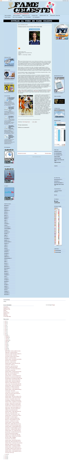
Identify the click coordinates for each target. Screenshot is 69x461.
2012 (5, 458)
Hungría (5, 254)
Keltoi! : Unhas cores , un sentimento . (11, 374)
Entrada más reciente (22, 153)
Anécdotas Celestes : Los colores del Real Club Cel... (13, 375)
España (5, 240)
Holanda (6, 251)
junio (6, 344)
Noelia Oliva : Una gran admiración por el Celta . (12, 382)
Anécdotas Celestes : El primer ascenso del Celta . (12, 363)
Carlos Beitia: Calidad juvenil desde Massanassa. (11, 127)
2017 (5, 332)
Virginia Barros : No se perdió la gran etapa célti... (13, 434)
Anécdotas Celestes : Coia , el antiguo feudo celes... (13, 430)
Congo (5, 225)
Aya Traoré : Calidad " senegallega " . (11, 437)
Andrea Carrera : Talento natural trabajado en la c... (13, 407)
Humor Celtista (57, 156)
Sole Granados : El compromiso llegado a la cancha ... (13, 427)
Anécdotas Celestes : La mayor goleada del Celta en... (13, 451)
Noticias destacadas (58, 182)
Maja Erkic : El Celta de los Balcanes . (11, 357)
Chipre (5, 221)
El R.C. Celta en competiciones (17, 17)
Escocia (5, 236)
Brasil (5, 215)
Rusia (5, 282)
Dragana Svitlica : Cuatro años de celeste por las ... (13, 408)
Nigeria (5, 271)
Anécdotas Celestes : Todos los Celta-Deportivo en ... (13, 385)
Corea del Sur (6, 226)
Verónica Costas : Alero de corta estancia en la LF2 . (13, 441)
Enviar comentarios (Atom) (37, 156)
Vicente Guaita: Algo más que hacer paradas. (11, 107)
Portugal (6, 279)
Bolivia (5, 212)
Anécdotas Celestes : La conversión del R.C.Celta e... (13, 415)
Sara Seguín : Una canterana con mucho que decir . (13, 404)
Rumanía (6, 281)
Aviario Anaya (5, 315)
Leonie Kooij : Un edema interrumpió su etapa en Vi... (13, 353)
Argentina (6, 210)
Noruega (6, 273)
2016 (5, 333)
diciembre (7, 336)
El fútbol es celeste (6, 312)
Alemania (6, 205)
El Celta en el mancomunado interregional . (11, 433)
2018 (5, 330)
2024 (5, 322)
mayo (6, 345)
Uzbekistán (6, 292)
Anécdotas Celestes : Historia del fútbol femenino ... (13, 440)
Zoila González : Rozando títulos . (10, 370)
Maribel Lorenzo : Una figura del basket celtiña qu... (13, 429)
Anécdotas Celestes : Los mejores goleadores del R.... (13, 426)
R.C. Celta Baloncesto (36, 17)
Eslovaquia (6, 238)
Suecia (5, 289)
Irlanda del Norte (7, 258)
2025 (5, 321)
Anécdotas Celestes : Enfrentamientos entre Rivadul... (13, 359)
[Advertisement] (34, 166)
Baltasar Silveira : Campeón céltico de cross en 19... (13, 423)
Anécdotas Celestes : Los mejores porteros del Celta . (13, 371)
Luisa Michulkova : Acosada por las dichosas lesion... (13, 400)
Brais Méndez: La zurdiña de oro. (11, 117)
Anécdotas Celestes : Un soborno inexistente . (12, 422)
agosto (6, 341)
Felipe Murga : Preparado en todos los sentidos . (12, 444)
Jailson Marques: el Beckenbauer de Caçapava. (11, 98)
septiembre (7, 340)
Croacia (5, 230)
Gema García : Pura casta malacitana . (11, 360)
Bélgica (5, 218)
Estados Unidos (7, 241)
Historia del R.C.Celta (6, 309)
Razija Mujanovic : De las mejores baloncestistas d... (13, 368)
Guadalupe (6, 249)
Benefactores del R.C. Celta (44, 15)
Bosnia (5, 213)
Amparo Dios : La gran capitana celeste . (11, 412)
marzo (6, 348)
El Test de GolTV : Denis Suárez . (10, 390)
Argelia (5, 208)
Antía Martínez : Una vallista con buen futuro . (12, 386)
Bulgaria (6, 216)
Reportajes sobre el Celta (59, 184)
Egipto (5, 235)
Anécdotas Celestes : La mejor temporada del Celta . (13, 411)
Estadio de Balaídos (8, 17)
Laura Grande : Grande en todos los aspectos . (12, 356)
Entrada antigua (48, 153)
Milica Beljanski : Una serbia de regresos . (11, 416)
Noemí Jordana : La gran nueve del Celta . (11, 366)
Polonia (5, 277)
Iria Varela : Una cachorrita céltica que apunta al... (12, 393)
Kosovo (5, 263)
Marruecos (6, 266)
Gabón (5, 245)
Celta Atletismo (5, 306)
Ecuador (5, 233)
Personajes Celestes (35, 15)
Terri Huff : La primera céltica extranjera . (11, 367)
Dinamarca (6, 231)
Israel (5, 259)
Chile (5, 220)
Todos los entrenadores (16, 15)
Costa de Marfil (7, 228)
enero (6, 454)
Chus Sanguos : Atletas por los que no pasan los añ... (13, 448)
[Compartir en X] (34, 121)
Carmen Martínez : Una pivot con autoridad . (12, 392)
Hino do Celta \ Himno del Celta (59, 160)
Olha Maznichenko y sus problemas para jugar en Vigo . (13, 378)
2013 (5, 457)
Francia (5, 243)
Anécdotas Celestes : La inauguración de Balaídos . (13, 445)
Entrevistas (56, 181)
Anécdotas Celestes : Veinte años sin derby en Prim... (13, 396)
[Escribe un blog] (33, 121)
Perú (5, 276)
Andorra (5, 207)
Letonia (5, 264)
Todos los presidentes (8, 15)
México (5, 269)
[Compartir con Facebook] (35, 121)
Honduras (6, 253)
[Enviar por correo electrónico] (32, 121)
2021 (5, 326)
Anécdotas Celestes (58, 151)
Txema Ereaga (24, 121)
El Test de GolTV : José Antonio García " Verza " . (12, 414)
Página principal (57, 162)
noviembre (7, 337)
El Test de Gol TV (57, 179)
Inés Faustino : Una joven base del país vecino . (12, 418)
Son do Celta (5, 311)
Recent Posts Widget (58, 190)
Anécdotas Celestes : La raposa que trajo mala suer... (13, 397)
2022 (5, 325)
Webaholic (56, 191)
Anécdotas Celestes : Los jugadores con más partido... (13, 401)
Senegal (5, 284)
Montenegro (6, 268)
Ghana (5, 246)
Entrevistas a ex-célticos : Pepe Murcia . (11, 355)
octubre (6, 338)
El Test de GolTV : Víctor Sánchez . (10, 438)
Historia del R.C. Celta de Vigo (55, 15)
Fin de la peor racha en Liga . (9, 452)
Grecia (5, 248)
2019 (5, 329)
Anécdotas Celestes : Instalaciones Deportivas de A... (13, 405)
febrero (6, 349)
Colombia (6, 223)
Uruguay (6, 291)
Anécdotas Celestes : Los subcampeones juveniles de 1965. (11, 137)
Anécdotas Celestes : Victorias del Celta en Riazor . (13, 379)
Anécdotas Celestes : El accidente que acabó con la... (13, 449)
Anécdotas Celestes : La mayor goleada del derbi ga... (13, 389)
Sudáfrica (6, 287)
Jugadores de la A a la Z (26, 15)
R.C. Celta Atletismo (27, 17)
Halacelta (4, 310)
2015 (5, 334)
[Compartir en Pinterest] (36, 121)
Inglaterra (6, 256)
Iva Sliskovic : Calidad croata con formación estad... (13, 403)
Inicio (35, 153)
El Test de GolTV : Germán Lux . (10, 364)
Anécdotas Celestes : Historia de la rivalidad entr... (13, 381)
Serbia (5, 286)
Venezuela (6, 294)
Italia (5, 261)
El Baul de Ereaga (57, 158)
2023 (5, 323)
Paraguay (6, 274)
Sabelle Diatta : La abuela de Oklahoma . (11, 352)
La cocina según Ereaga (7, 316)
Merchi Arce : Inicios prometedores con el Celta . (12, 419)
